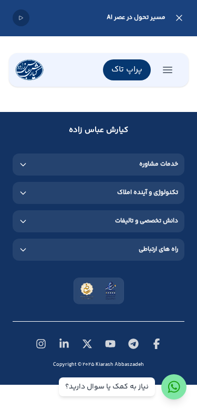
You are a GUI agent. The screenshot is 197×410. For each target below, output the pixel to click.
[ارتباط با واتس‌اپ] (173, 386)
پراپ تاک (126, 69)
